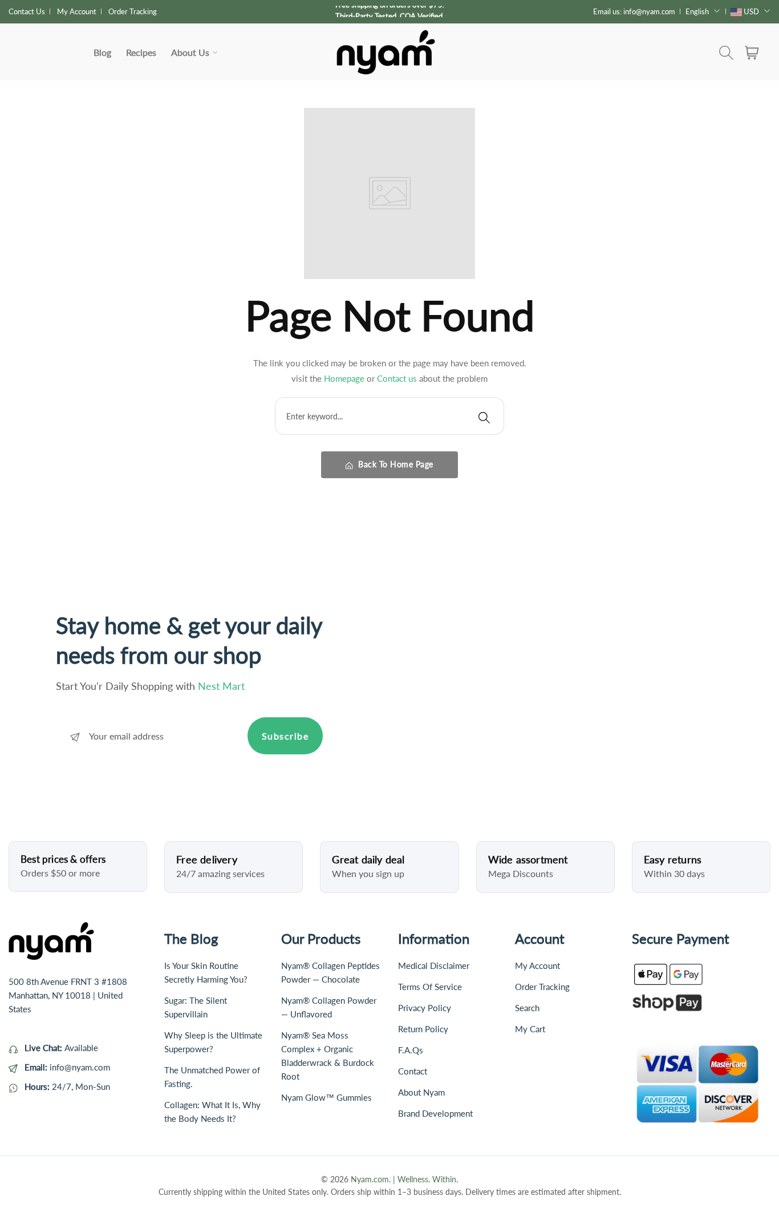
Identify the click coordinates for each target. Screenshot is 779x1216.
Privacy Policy (424, 1008)
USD (751, 11)
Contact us (398, 378)
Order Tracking (132, 11)
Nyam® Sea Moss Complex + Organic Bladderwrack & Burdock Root (327, 1055)
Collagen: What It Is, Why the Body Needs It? (212, 1112)
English (697, 11)
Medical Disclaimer (433, 965)
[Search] (484, 416)
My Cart (530, 1029)
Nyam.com (370, 1179)
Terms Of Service (430, 986)
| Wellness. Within (424, 1179)
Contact (412, 1071)
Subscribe (285, 735)
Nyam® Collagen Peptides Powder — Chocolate (330, 972)
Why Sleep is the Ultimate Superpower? (213, 1042)
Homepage (345, 378)
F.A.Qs (410, 1050)
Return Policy (423, 1029)
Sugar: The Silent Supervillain (195, 1007)
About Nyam (421, 1092)
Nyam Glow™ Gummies (326, 1097)
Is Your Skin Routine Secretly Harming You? (206, 972)
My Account (76, 11)
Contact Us (27, 11)
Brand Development (435, 1113)
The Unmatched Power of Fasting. (212, 1077)
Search (527, 1008)
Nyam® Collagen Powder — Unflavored (328, 1007)
